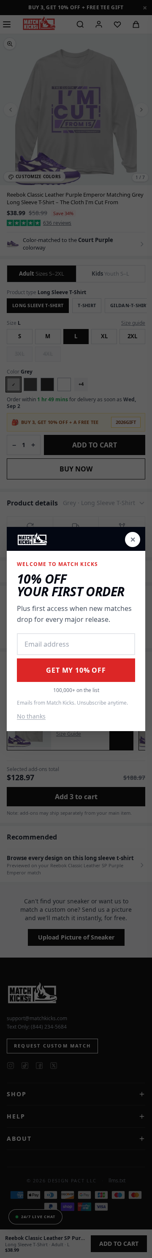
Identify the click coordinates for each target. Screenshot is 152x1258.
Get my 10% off (76, 670)
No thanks (31, 716)
